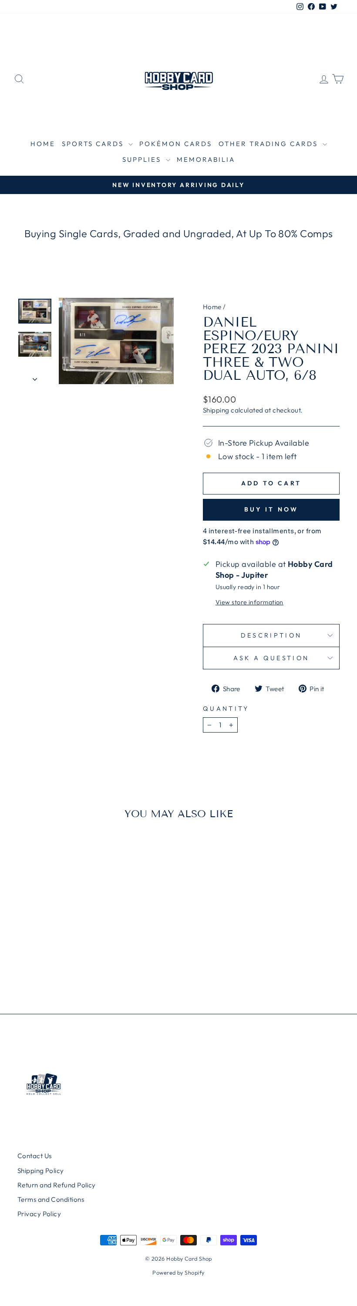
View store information (249, 602)
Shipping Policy (40, 1170)
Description (271, 635)
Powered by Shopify (178, 1272)
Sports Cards (94, 144)
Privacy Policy (39, 1214)
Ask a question (271, 658)
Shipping (216, 410)
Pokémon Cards (175, 144)
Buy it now (271, 509)
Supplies (143, 159)
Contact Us (34, 1156)
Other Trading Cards (269, 144)
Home (42, 144)
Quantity (226, 709)
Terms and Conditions (50, 1199)
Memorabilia (206, 159)
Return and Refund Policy (56, 1185)
